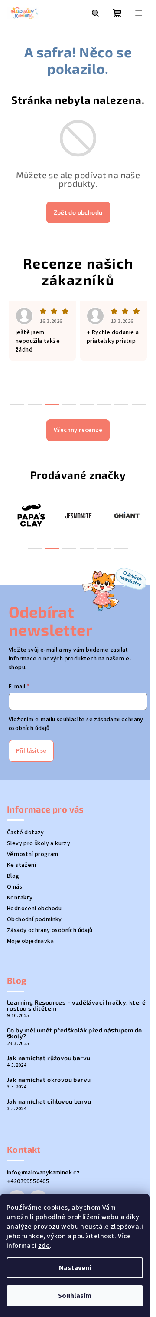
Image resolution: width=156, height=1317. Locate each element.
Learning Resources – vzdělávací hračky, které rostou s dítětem (76, 1005)
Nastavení (75, 1268)
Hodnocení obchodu (34, 908)
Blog (13, 876)
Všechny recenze (78, 430)
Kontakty (19, 897)
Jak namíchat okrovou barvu (49, 1080)
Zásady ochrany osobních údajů (50, 930)
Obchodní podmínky (34, 919)
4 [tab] (87, 548)
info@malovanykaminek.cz (43, 1172)
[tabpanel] (62, 515)
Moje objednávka (30, 941)
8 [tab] (139, 404)
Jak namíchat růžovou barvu (48, 1058)
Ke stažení (21, 865)
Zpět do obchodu (78, 212)
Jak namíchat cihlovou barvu (49, 1101)
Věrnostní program (32, 854)
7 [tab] (121, 404)
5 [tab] (104, 548)
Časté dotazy (25, 832)
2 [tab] (52, 548)
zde (44, 1246)
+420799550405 (28, 1181)
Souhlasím (74, 1295)
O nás (14, 886)
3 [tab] (69, 548)
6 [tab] (121, 548)
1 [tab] (35, 548)
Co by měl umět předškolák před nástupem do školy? (74, 1033)
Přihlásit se (31, 750)
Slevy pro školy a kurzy (38, 843)
